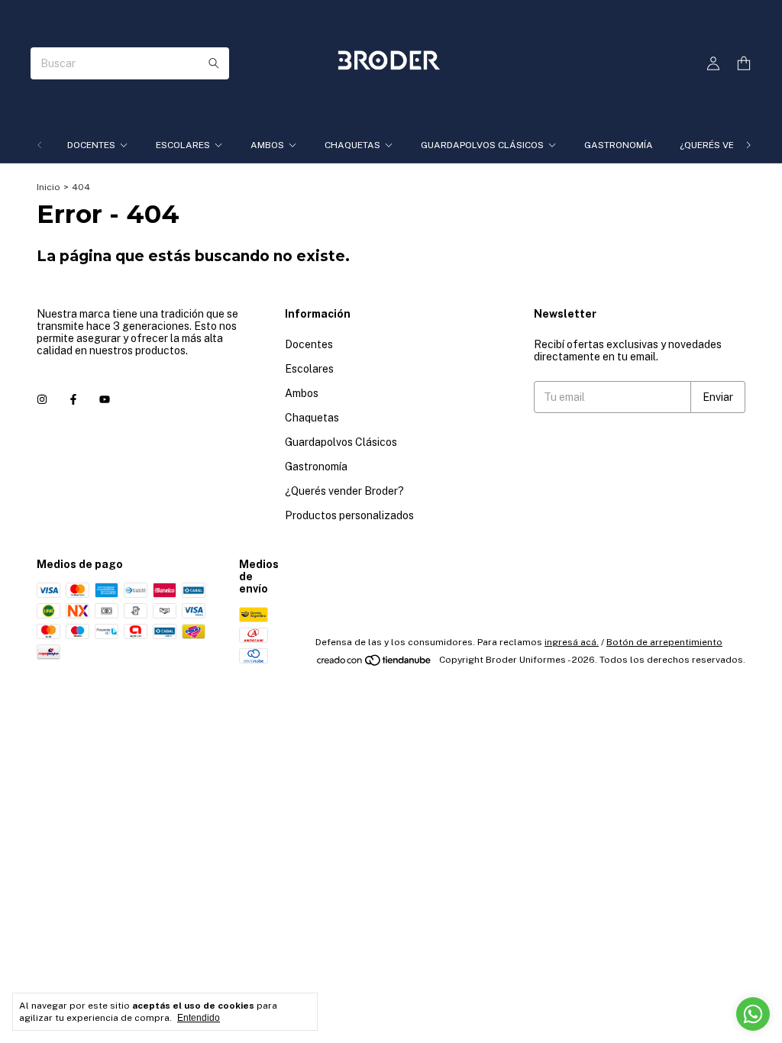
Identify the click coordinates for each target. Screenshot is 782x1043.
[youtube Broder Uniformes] (104, 399)
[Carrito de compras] (743, 64)
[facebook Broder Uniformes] (73, 399)
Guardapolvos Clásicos (482, 145)
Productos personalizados (349, 515)
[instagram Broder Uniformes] (42, 399)
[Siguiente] (748, 145)
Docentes (91, 145)
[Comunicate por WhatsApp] (753, 1014)
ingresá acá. (571, 642)
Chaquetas (352, 145)
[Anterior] (39, 145)
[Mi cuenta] (713, 64)
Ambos (267, 145)
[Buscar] (214, 63)
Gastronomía (618, 145)
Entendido (198, 1017)
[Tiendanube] (374, 663)
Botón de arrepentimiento (664, 642)
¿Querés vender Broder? (344, 491)
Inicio (48, 187)
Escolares (183, 145)
